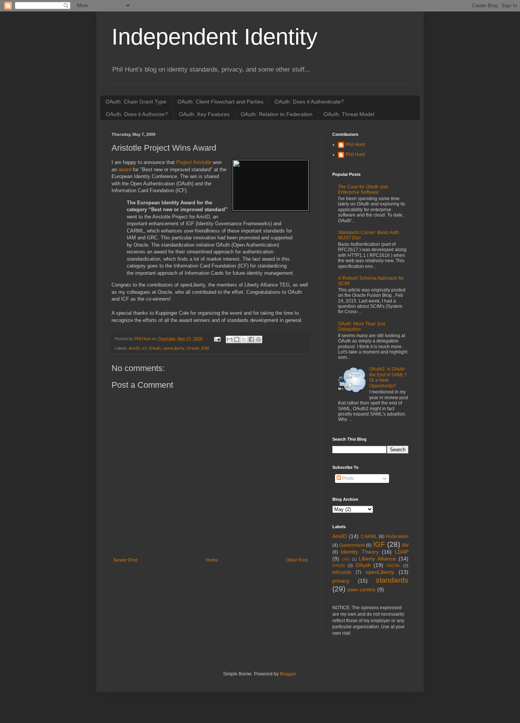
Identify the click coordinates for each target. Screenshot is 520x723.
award (124, 169)
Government (352, 545)
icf (144, 348)
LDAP (401, 552)
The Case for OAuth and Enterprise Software (363, 189)
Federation (397, 536)
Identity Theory (359, 552)
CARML (369, 536)
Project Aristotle (193, 162)
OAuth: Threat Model (349, 114)
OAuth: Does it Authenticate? (309, 102)
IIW (405, 545)
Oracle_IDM (198, 348)
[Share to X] (244, 339)
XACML (393, 565)
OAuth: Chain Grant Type (135, 102)
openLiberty (173, 348)
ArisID (134, 348)
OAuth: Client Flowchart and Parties (220, 102)
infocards (341, 572)
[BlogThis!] (237, 339)
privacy (340, 581)
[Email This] (229, 339)
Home (212, 560)
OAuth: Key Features (204, 114)
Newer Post (125, 560)
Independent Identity (214, 36)
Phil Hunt (143, 338)
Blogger (288, 674)
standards (392, 580)
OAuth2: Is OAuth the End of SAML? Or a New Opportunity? (388, 377)
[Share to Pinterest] (258, 339)
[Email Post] (217, 338)
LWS (346, 559)
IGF (379, 544)
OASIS (338, 565)
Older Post (297, 560)
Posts (347, 478)
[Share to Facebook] (251, 339)
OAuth (155, 348)
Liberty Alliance (377, 559)
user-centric (361, 589)
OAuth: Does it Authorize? (137, 114)
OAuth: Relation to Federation (277, 114)
